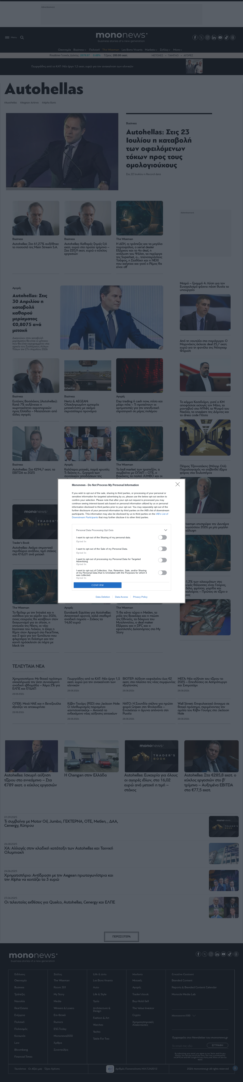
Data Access (121, 597)
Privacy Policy (140, 597)
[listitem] (121, 530)
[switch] (162, 537)
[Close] (179, 485)
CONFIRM (98, 585)
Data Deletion (103, 597)
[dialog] (121, 541)
